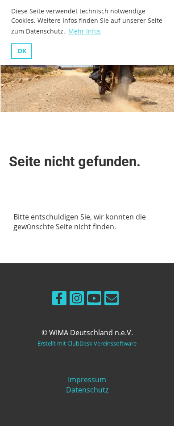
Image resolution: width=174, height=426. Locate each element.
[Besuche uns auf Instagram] (77, 299)
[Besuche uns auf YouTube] (94, 299)
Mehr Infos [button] (84, 31)
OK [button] (21, 50)
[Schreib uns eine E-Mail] (111, 299)
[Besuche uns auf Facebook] (59, 299)
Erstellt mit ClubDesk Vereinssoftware (87, 343)
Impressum (87, 379)
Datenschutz (87, 390)
